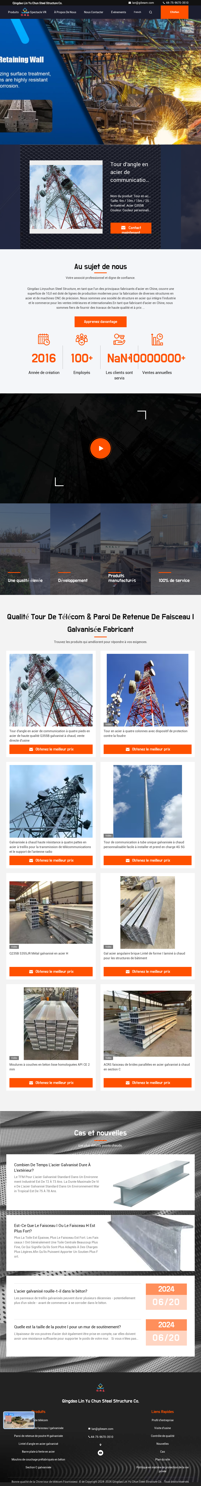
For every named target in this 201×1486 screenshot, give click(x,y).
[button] (96, 143)
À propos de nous (65, 12)
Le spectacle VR (36, 12)
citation (174, 12)
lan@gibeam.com (143, 2)
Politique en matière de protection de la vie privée (162, 1469)
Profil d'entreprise (163, 1420)
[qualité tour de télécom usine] (100, 82)
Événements (118, 12)
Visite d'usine (162, 1428)
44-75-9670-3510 (176, 2)
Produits (13, 12)
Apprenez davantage (100, 322)
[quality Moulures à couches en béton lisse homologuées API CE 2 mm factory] (51, 1023)
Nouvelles (162, 1443)
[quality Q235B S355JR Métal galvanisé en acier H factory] (51, 912)
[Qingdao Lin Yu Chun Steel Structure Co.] (100, 1388)
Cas (162, 1451)
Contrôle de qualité (162, 1435)
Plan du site (162, 1459)
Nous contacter (93, 12)
